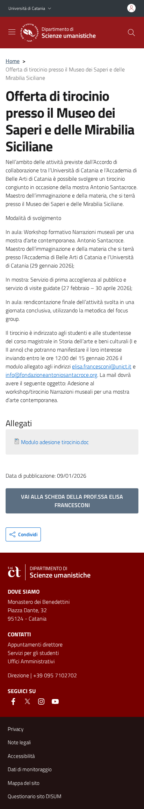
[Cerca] (131, 32)
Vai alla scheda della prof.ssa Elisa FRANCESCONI (72, 500)
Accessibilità (21, 756)
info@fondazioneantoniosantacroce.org (51, 375)
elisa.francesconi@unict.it (101, 366)
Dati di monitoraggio (30, 769)
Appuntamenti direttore (35, 644)
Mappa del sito (23, 783)
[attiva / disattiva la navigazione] (12, 32)
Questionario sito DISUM (35, 796)
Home (13, 61)
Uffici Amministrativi (31, 661)
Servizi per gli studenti (33, 653)
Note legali (19, 742)
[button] (49, 8)
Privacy (15, 729)
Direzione (18, 675)
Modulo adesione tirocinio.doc (55, 442)
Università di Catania (26, 8)
